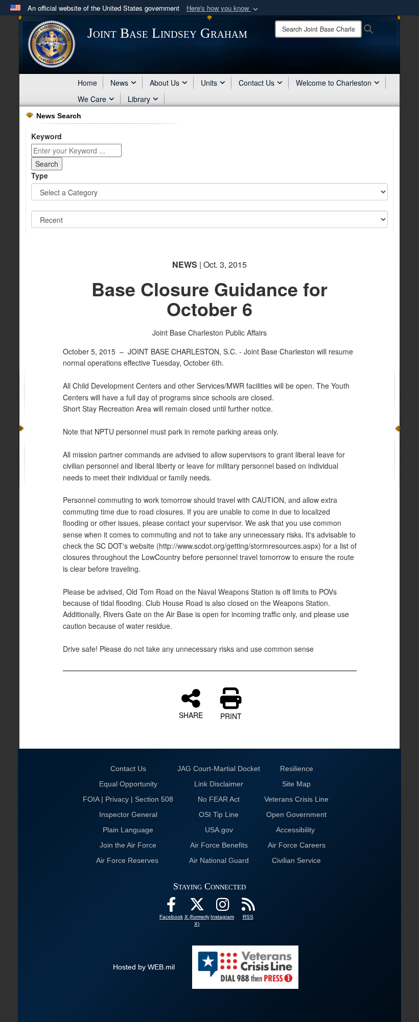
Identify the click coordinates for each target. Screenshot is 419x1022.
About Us (164, 83)
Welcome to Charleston (333, 83)
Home (87, 83)
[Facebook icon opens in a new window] (171, 907)
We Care (92, 99)
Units (209, 83)
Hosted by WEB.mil (144, 967)
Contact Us (256, 83)
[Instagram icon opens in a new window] (222, 907)
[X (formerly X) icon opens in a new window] (197, 907)
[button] (223, 8)
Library (139, 99)
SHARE (191, 714)
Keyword (46, 136)
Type (39, 175)
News (119, 83)
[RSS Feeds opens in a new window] (248, 907)
